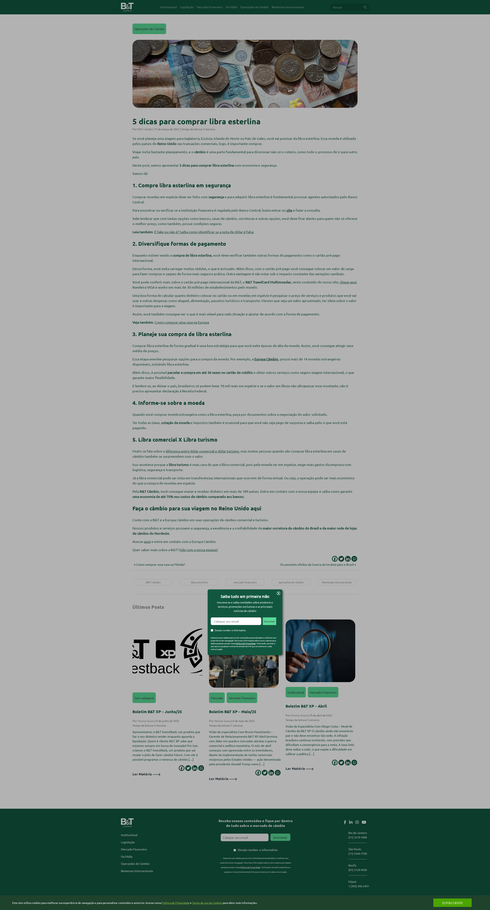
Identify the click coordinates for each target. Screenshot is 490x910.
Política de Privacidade (246, 643)
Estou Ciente (452, 903)
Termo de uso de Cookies (207, 902)
